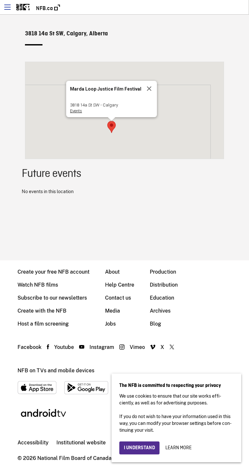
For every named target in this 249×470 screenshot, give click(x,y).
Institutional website (81, 442)
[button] (111, 127)
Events (76, 110)
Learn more (178, 448)
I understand (139, 448)
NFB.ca (45, 8)
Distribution (164, 285)
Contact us (118, 298)
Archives (160, 311)
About (112, 272)
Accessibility (33, 442)
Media (112, 311)
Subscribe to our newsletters (52, 298)
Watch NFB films (38, 285)
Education (162, 298)
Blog (155, 324)
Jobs (110, 324)
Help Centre (119, 285)
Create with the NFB (42, 311)
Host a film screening (43, 324)
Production (163, 272)
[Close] (149, 88)
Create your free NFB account (53, 272)
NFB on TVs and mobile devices (56, 370)
